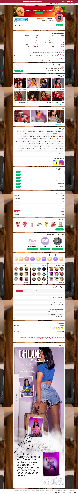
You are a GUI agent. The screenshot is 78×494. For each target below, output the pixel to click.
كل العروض (61, 3)
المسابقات (57, 3)
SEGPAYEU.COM (55, 490)
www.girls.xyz (66, 490)
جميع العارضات (75, 3)
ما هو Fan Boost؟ (17, 21)
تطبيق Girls (52, 3)
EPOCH (59, 490)
